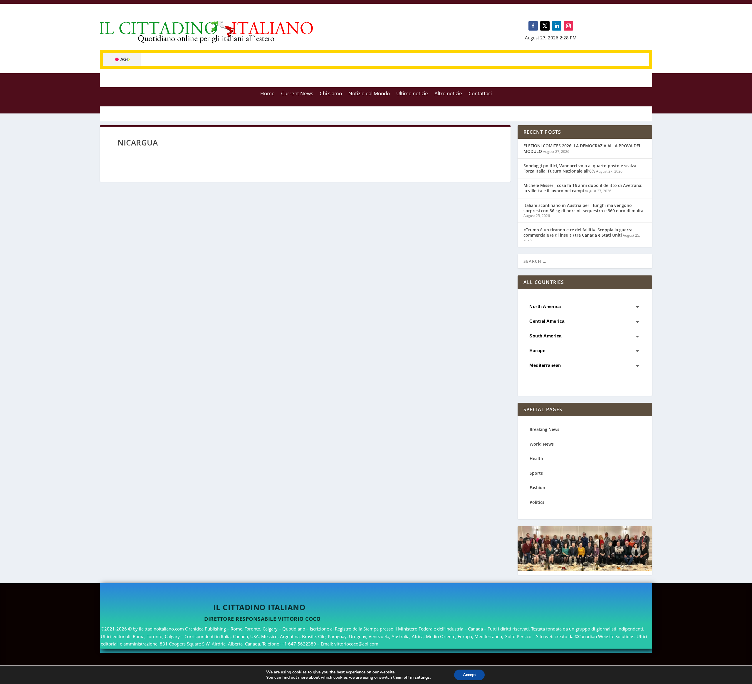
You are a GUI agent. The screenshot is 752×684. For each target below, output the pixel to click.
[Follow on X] (545, 26)
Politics (537, 502)
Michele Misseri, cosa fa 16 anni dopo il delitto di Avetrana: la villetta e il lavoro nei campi (582, 188)
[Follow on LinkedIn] (556, 26)
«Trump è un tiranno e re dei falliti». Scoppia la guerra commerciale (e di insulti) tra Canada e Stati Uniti (577, 232)
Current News (297, 93)
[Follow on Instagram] (568, 26)
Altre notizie (448, 93)
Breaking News (544, 429)
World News (542, 444)
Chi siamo (331, 93)
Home (267, 93)
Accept (469, 675)
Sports (536, 473)
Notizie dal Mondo (369, 93)
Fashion (537, 487)
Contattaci (480, 93)
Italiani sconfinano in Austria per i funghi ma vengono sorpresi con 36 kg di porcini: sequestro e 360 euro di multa (583, 208)
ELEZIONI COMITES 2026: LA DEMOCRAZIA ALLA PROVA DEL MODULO (582, 148)
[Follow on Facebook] (533, 26)
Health (536, 458)
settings (422, 677)
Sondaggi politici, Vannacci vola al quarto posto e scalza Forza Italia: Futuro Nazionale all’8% (579, 168)
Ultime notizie (412, 93)
